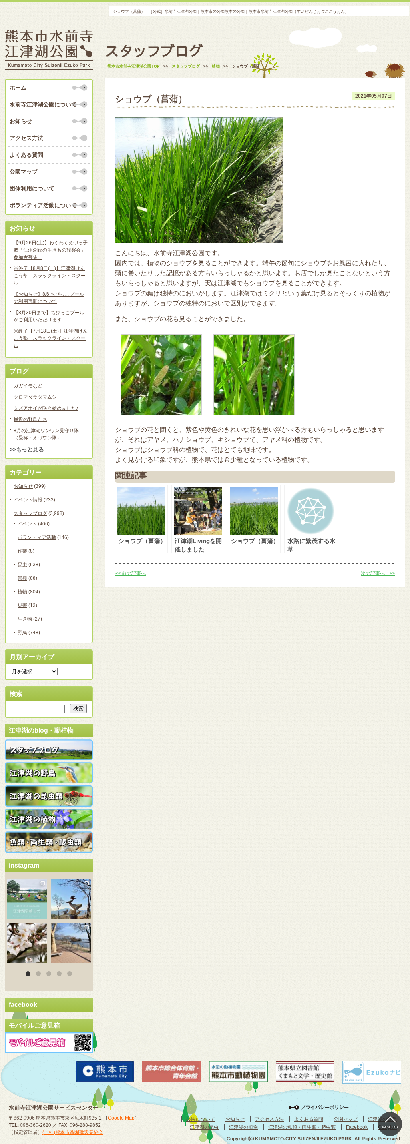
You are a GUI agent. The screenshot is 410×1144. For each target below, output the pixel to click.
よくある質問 (26, 155)
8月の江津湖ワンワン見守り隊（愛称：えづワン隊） (46, 434)
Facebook (357, 1127)
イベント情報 (28, 500)
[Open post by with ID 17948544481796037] (27, 943)
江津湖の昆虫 (204, 1127)
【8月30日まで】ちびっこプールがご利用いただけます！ (49, 316)
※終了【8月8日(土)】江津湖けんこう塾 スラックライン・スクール (50, 276)
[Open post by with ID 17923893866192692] (71, 899)
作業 (22, 551)
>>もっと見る (27, 449)
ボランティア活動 (37, 537)
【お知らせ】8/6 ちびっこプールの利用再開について (49, 297)
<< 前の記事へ (130, 573)
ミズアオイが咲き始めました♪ (46, 408)
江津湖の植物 (243, 1127)
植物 (22, 592)
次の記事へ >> (378, 573)
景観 (22, 578)
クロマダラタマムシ (35, 397)
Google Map (121, 1118)
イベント (27, 524)
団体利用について (32, 188)
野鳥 (22, 632)
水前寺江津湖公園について (43, 104)
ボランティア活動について (43, 205)
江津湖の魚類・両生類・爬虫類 (302, 1127)
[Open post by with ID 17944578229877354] (71, 943)
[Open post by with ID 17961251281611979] (27, 899)
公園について (200, 1119)
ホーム (18, 87)
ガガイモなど (28, 386)
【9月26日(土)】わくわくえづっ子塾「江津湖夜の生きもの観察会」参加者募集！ (51, 250)
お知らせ (21, 121)
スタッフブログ (30, 513)
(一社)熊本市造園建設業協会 (72, 1132)
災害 (22, 605)
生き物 (25, 619)
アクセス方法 (26, 138)
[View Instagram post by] (42, 914)
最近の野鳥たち (30, 419)
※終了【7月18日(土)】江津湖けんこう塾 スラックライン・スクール (51, 338)
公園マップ (24, 171)
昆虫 (22, 564)
